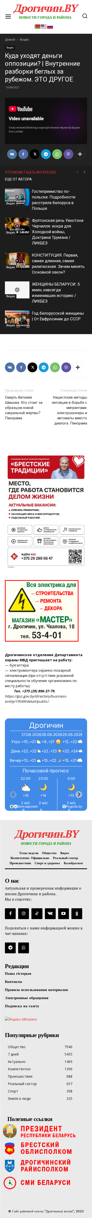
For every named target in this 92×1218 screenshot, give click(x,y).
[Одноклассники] (76, 913)
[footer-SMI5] (46, 1182)
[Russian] (50, 26)
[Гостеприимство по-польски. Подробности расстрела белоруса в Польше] (17, 197)
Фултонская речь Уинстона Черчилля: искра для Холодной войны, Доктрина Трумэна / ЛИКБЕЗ (57, 231)
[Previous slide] (13, 794)
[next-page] (84, 172)
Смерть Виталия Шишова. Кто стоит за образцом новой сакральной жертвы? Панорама (23, 407)
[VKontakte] (50, 913)
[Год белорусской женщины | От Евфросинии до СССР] (17, 318)
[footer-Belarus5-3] (46, 1131)
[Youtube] (63, 913)
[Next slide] (78, 794)
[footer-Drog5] (46, 1165)
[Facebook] (23, 154)
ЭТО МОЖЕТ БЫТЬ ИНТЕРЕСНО (30, 172)
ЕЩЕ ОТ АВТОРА (18, 179)
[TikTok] (36, 913)
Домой (10, 39)
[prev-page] (77, 172)
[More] (80, 154)
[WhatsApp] (57, 154)
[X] (34, 154)
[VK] (12, 154)
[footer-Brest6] (46, 1148)
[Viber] (68, 154)
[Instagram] (23, 913)
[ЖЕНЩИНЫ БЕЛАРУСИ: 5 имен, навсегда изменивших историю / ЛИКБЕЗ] (17, 289)
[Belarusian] (37, 26)
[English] (44, 26)
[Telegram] (46, 154)
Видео (9, 47)
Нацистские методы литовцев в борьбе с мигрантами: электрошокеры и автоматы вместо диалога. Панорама (69, 410)
